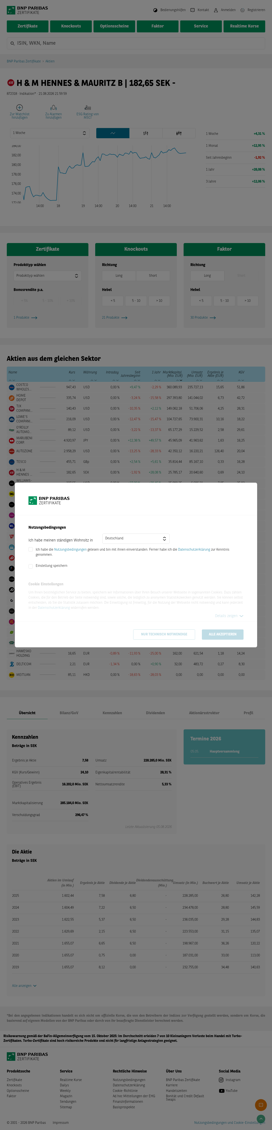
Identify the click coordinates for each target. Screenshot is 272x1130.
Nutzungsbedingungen (70, 549)
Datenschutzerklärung (194, 549)
